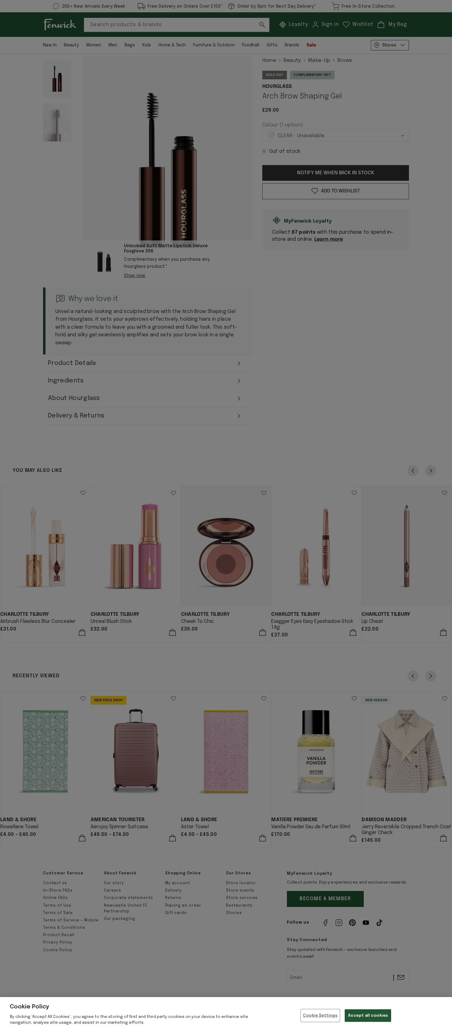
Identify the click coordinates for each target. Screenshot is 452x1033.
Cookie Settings (320, 1015)
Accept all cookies (368, 1015)
